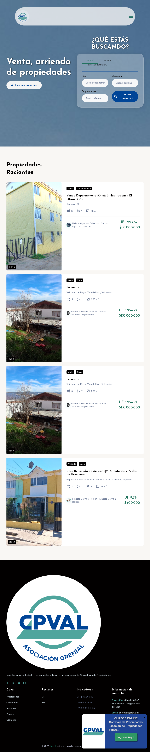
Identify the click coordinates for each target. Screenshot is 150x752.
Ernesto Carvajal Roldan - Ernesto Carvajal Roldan (94, 500)
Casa (79, 280)
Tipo (84, 76)
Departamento (84, 188)
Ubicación (117, 76)
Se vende (73, 287)
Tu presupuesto (89, 92)
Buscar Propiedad (127, 96)
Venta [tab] (90, 60)
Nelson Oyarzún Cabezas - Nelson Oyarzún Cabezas (90, 225)
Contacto (11, 719)
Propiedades (12, 696)
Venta (70, 188)
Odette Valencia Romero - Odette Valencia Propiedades (88, 313)
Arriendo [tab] (108, 60)
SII (43, 696)
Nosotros (11, 708)
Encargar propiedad (26, 85)
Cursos (10, 714)
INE (43, 702)
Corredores (12, 702)
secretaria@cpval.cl (129, 712)
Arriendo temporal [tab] (97, 65)
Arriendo (72, 464)
